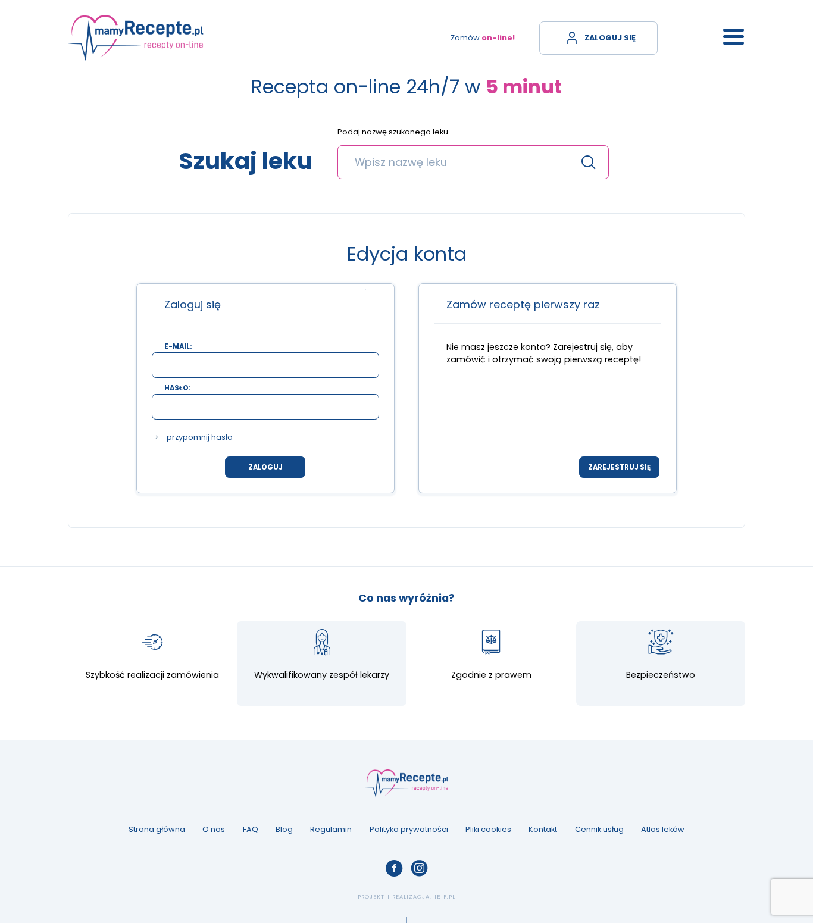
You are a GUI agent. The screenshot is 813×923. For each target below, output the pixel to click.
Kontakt (543, 829)
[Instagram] (419, 868)
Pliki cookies (488, 829)
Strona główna (157, 829)
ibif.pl (444, 896)
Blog (284, 829)
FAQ (250, 829)
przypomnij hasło (200, 437)
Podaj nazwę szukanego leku (392, 132)
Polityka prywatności (409, 829)
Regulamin (331, 829)
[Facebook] (394, 868)
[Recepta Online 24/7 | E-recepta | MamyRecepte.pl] (136, 38)
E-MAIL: (178, 347)
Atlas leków (662, 829)
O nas (213, 829)
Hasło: (177, 388)
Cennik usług (599, 829)
